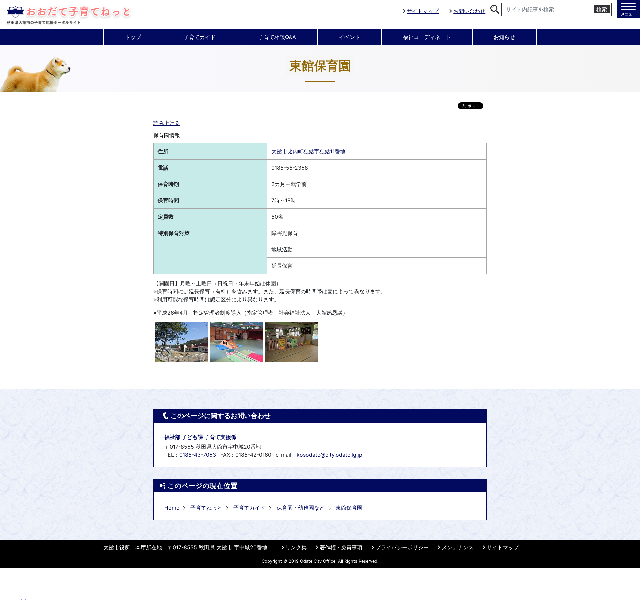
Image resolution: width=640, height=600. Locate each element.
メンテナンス (458, 547)
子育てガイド (200, 37)
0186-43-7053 (197, 454)
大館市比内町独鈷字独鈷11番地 (308, 151)
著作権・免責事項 (341, 547)
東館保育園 (349, 507)
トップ (133, 37)
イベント (349, 37)
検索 (601, 9)
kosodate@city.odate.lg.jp (329, 454)
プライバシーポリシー (402, 547)
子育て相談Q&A (277, 37)
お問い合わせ (469, 11)
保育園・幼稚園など (301, 507)
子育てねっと (206, 507)
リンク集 (296, 547)
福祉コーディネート (427, 37)
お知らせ (504, 37)
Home (171, 507)
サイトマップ (423, 11)
